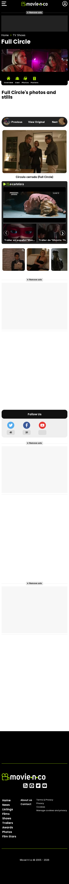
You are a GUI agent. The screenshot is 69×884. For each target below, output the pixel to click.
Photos (7, 832)
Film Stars (9, 836)
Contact (26, 804)
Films (6, 814)
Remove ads (35, 12)
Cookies (40, 806)
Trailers (7, 823)
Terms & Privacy (44, 799)
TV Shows (19, 35)
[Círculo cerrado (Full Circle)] (13, 259)
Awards (7, 827)
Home (5, 35)
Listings (7, 809)
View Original (36, 122)
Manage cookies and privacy (51, 810)
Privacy (40, 803)
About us (26, 800)
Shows (6, 818)
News (6, 805)
